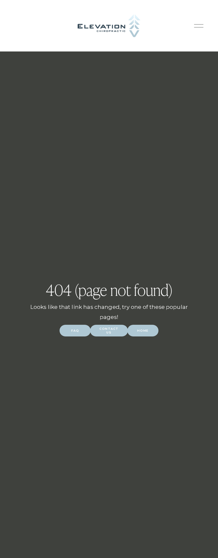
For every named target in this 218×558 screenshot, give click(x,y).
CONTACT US (109, 330)
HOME (142, 330)
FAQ (75, 330)
